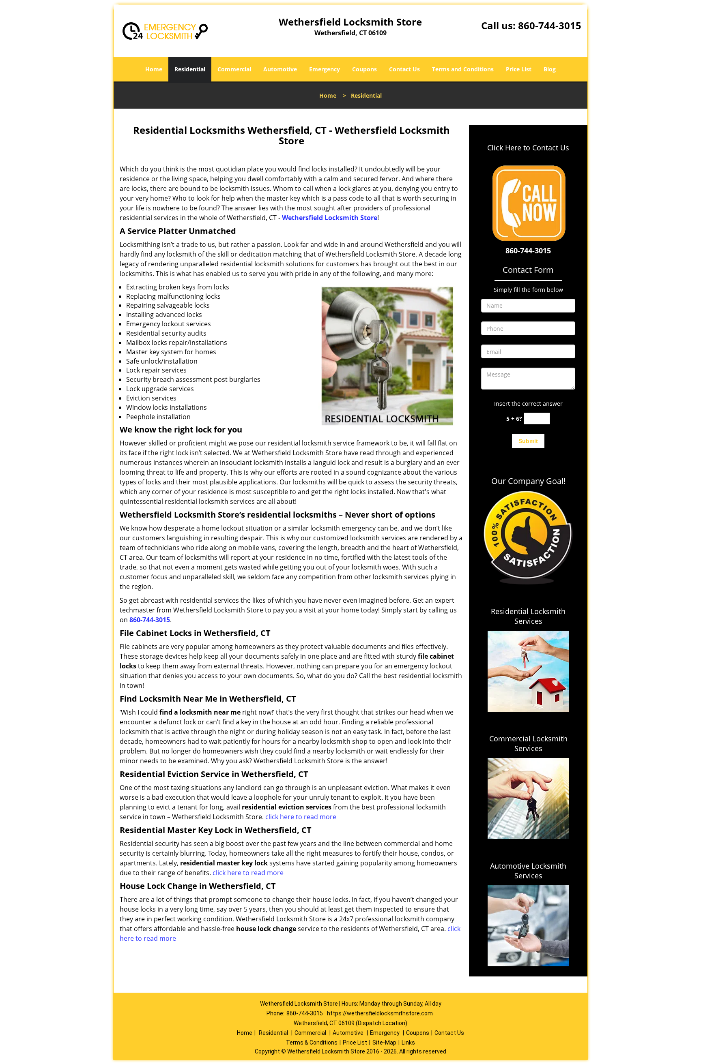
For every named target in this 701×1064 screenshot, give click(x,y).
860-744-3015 (549, 25)
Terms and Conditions (463, 69)
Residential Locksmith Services (528, 616)
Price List (518, 69)
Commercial (234, 69)
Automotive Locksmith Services (528, 870)
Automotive (280, 69)
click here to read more (301, 816)
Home (153, 69)
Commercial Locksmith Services (528, 743)
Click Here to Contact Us (528, 147)
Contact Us (404, 69)
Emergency (324, 69)
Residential (189, 69)
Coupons (364, 69)
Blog (550, 69)
